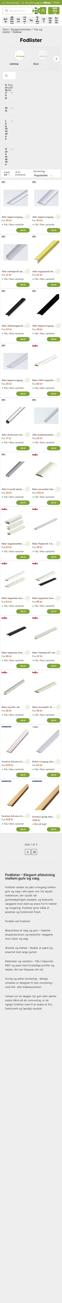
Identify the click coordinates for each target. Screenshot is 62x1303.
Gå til (23, 230)
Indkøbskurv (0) (54, 10)
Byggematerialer (21, 29)
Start (6, 29)
